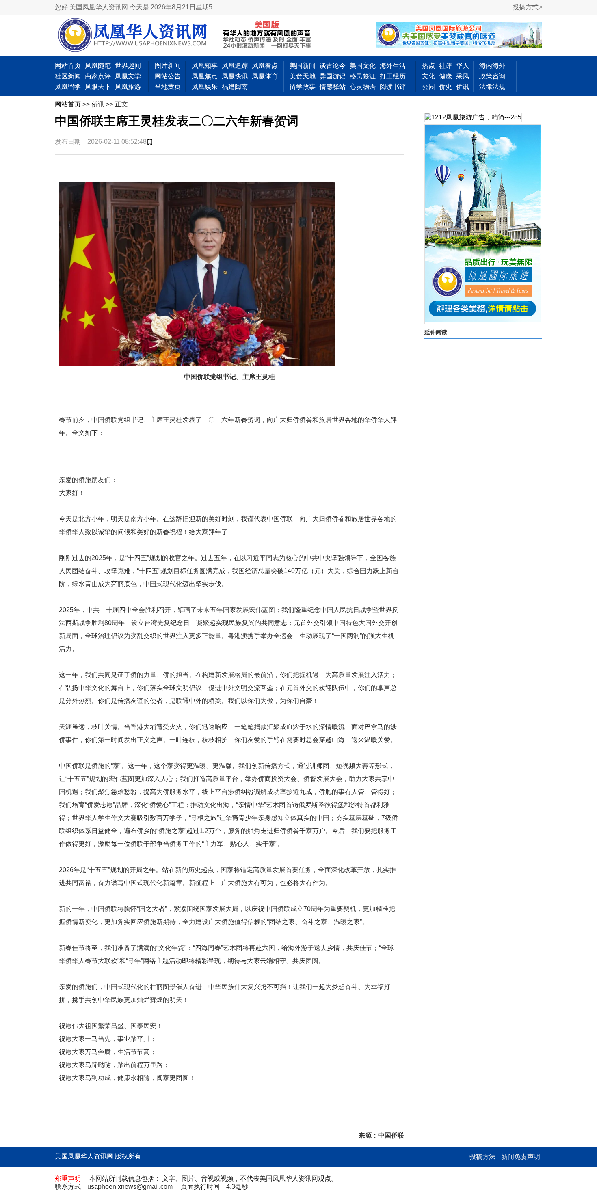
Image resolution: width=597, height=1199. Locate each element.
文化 (428, 76)
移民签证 (363, 76)
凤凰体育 (265, 76)
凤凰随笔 (98, 65)
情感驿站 (333, 86)
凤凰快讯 (235, 76)
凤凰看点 (265, 65)
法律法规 (492, 86)
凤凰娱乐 (205, 86)
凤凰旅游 (128, 86)
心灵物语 (363, 86)
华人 (462, 65)
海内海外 (492, 65)
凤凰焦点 (205, 76)
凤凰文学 (128, 76)
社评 (445, 65)
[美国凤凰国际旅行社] (459, 35)
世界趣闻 (128, 65)
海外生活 (393, 65)
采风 (462, 76)
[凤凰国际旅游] (482, 224)
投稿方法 (482, 1156)
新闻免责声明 (520, 1156)
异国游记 (333, 76)
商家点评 (98, 76)
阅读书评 (393, 86)
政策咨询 (492, 76)
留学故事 (303, 86)
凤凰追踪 (235, 65)
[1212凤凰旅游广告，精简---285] (473, 117)
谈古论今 (333, 65)
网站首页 (68, 65)
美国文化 (363, 65)
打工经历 (393, 76)
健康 (445, 76)
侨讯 (462, 86)
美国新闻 (303, 65)
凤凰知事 (205, 65)
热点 (428, 65)
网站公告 (168, 76)
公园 (428, 86)
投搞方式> (527, 7)
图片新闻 (168, 65)
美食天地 (303, 76)
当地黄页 (168, 86)
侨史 (445, 86)
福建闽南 (235, 86)
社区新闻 (68, 76)
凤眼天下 (98, 86)
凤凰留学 (68, 86)
